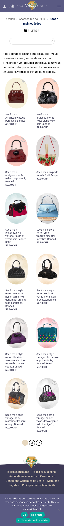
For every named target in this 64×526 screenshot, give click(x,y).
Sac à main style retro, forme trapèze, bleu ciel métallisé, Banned (46, 234)
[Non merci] (59, 511)
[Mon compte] (4, 6)
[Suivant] (39, 443)
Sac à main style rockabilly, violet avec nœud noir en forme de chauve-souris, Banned (15, 360)
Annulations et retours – (24, 476)
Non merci (37, 514)
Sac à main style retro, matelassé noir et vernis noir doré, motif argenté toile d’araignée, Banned (15, 298)
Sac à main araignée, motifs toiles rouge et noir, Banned (15, 177)
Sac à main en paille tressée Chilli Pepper (47, 174)
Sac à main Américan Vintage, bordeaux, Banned (15, 117)
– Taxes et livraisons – (43, 472)
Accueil (10, 19)
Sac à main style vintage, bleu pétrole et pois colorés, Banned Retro (47, 359)
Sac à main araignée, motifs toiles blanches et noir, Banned (45, 119)
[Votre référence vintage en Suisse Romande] (32, 6)
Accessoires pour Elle (32, 19)
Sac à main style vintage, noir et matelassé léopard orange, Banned (15, 419)
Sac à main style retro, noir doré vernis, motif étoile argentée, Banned (46, 295)
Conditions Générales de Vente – (26, 481)
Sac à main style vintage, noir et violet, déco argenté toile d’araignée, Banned (47, 421)
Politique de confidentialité (38, 485)
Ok (24, 514)
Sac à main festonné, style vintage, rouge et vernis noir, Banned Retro (15, 236)
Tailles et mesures (17, 472)
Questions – (47, 476)
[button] (11, 6)
